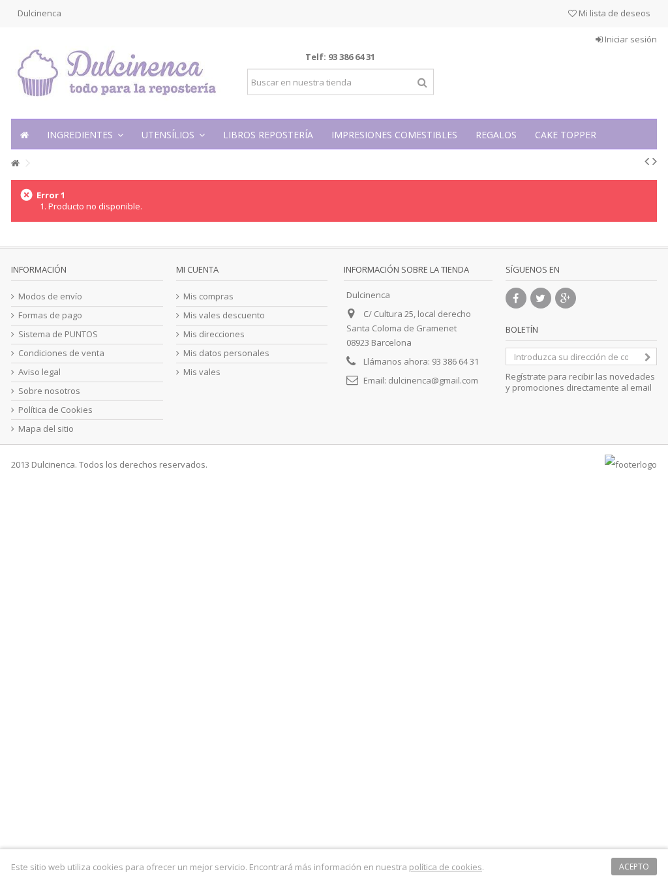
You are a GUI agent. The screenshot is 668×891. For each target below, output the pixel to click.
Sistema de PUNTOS (58, 334)
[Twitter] (540, 298)
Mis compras (208, 296)
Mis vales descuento (224, 315)
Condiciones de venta (61, 353)
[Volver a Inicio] (15, 163)
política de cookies (445, 867)
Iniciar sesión (630, 39)
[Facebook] (516, 298)
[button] (85, 134)
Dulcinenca (39, 13)
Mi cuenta (197, 269)
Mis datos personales (226, 353)
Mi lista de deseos (613, 13)
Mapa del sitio (46, 428)
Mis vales (201, 372)
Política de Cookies (55, 409)
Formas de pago (50, 315)
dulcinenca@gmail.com (433, 380)
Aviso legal (39, 372)
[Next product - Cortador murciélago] (654, 161)
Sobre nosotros (49, 391)
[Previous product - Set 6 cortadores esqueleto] (647, 161)
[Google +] (565, 298)
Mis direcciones (214, 334)
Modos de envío (50, 296)
